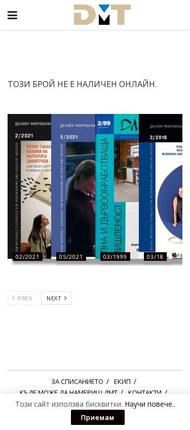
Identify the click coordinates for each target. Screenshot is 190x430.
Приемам (98, 417)
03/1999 (115, 256)
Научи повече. (149, 404)
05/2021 (71, 256)
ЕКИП (122, 381)
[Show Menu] (12, 14)
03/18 (155, 256)
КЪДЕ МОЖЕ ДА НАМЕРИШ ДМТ (69, 392)
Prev (24, 298)
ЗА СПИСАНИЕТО (77, 381)
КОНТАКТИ (145, 392)
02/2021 (28, 256)
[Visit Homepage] (102, 15)
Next (55, 298)
